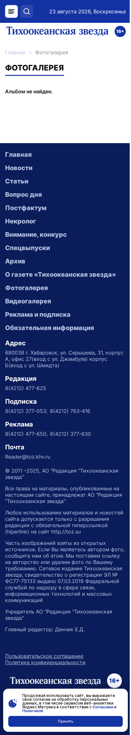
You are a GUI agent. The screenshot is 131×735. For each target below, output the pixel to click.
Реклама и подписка (38, 314)
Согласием (103, 707)
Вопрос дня (23, 194)
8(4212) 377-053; (26, 411)
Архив (15, 261)
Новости (18, 168)
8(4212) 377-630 (70, 434)
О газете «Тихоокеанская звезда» (60, 274)
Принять (65, 721)
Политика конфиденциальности (45, 662)
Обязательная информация (49, 328)
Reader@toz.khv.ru (27, 457)
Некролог (20, 221)
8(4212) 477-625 (25, 388)
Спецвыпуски (27, 248)
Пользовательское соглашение (44, 656)
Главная (15, 52)
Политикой (32, 710)
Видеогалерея (28, 301)
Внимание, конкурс (36, 234)
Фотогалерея (26, 288)
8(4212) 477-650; (26, 434)
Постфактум (25, 208)
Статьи (16, 181)
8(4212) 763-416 (70, 411)
